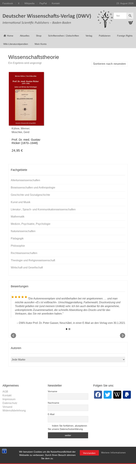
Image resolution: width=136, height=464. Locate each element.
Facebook (7, 3)
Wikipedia (29, 3)
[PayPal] (127, 395)
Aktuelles (24, 35)
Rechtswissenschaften (24, 253)
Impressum (8, 399)
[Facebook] (98, 395)
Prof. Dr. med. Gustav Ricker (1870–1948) (26, 141)
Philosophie (18, 245)
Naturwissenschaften (23, 231)
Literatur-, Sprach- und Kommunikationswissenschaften (43, 209)
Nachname (53, 402)
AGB (5, 391)
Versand (7, 406)
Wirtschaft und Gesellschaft (27, 267)
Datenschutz (9, 403)
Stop (69, 329)
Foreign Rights (125, 35)
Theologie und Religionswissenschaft (33, 260)
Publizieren (104, 35)
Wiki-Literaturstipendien (15, 44)
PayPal (43, 3)
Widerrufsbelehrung (14, 410)
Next (122, 335)
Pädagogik (17, 238)
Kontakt (56, 3)
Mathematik (17, 216)
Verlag (89, 35)
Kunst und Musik (20, 202)
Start (67, 329)
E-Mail (51, 414)
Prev (13, 335)
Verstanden (89, 453)
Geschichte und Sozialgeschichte (30, 194)
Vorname (52, 391)
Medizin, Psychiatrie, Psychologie (30, 223)
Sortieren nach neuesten (109, 63)
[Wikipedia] (117, 395)
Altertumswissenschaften (25, 180)
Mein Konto (41, 44)
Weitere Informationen (113, 452)
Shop (38, 35)
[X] (108, 395)
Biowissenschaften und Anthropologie (33, 187)
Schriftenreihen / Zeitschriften (63, 35)
